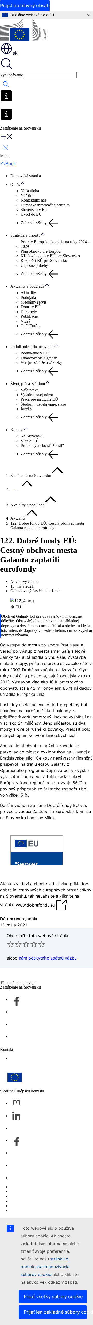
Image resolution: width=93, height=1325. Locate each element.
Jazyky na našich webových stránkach (41, 1191)
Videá (25, 321)
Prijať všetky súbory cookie (53, 1296)
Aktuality (28, 292)
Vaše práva (29, 390)
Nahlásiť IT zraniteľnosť (30, 1187)
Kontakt (17, 429)
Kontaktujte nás (33, 200)
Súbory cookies (23, 1196)
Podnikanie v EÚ (35, 353)
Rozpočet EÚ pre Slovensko (44, 260)
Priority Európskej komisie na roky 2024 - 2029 (55, 244)
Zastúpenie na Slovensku (30, 475)
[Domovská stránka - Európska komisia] (23, 30)
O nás (15, 184)
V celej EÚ (30, 441)
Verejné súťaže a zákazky (41, 362)
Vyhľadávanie (11, 75)
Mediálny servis (34, 302)
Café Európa (31, 326)
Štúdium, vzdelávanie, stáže (43, 404)
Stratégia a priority (25, 235)
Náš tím (27, 195)
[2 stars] (14, 944)
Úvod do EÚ (31, 214)
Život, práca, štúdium (27, 383)
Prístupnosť (19, 1058)
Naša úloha (30, 191)
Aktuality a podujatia (27, 286)
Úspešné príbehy (34, 265)
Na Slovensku (32, 436)
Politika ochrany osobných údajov (38, 1201)
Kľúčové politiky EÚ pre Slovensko (50, 256)
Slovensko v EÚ (34, 209)
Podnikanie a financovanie (31, 346)
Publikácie (29, 316)
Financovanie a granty (39, 358)
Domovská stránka (25, 175)
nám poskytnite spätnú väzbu (48, 958)
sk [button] (15, 53)
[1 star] (10, 944)
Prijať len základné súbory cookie (55, 1312)
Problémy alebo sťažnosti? (42, 445)
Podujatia (28, 297)
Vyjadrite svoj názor (37, 394)
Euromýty (29, 311)
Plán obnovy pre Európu (41, 251)
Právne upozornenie (26, 1205)
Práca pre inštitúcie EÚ (39, 399)
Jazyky (26, 409)
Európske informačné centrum (45, 205)
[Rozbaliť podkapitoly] (25, 183)
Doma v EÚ (31, 307)
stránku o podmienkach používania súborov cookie (45, 1266)
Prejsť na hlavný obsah (25, 5)
